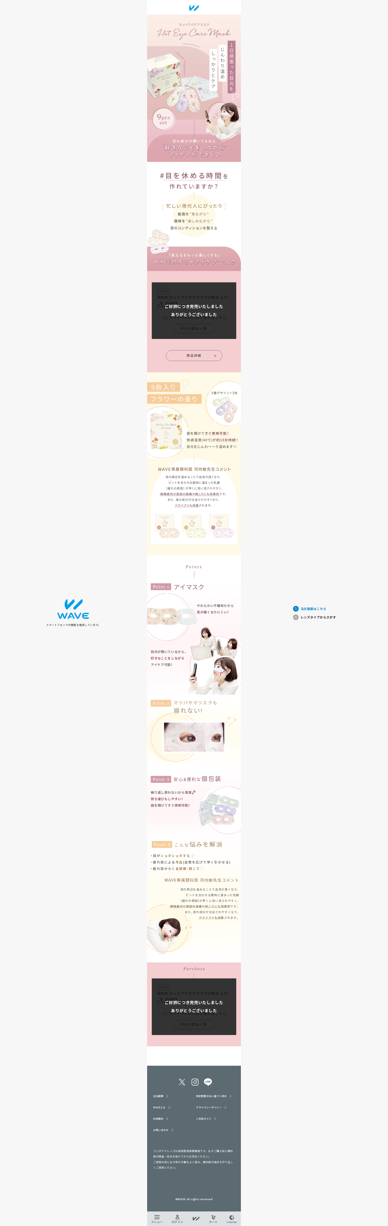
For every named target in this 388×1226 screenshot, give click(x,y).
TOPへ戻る (73, 609)
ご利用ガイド (203, 1118)
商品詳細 (194, 356)
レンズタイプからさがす (318, 617)
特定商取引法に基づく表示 (211, 1096)
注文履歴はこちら (313, 609)
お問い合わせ (161, 1130)
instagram (195, 1082)
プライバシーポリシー (209, 1107)
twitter (182, 1082)
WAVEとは (159, 1107)
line (207, 1082)
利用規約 (158, 1118)
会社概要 (158, 1096)
